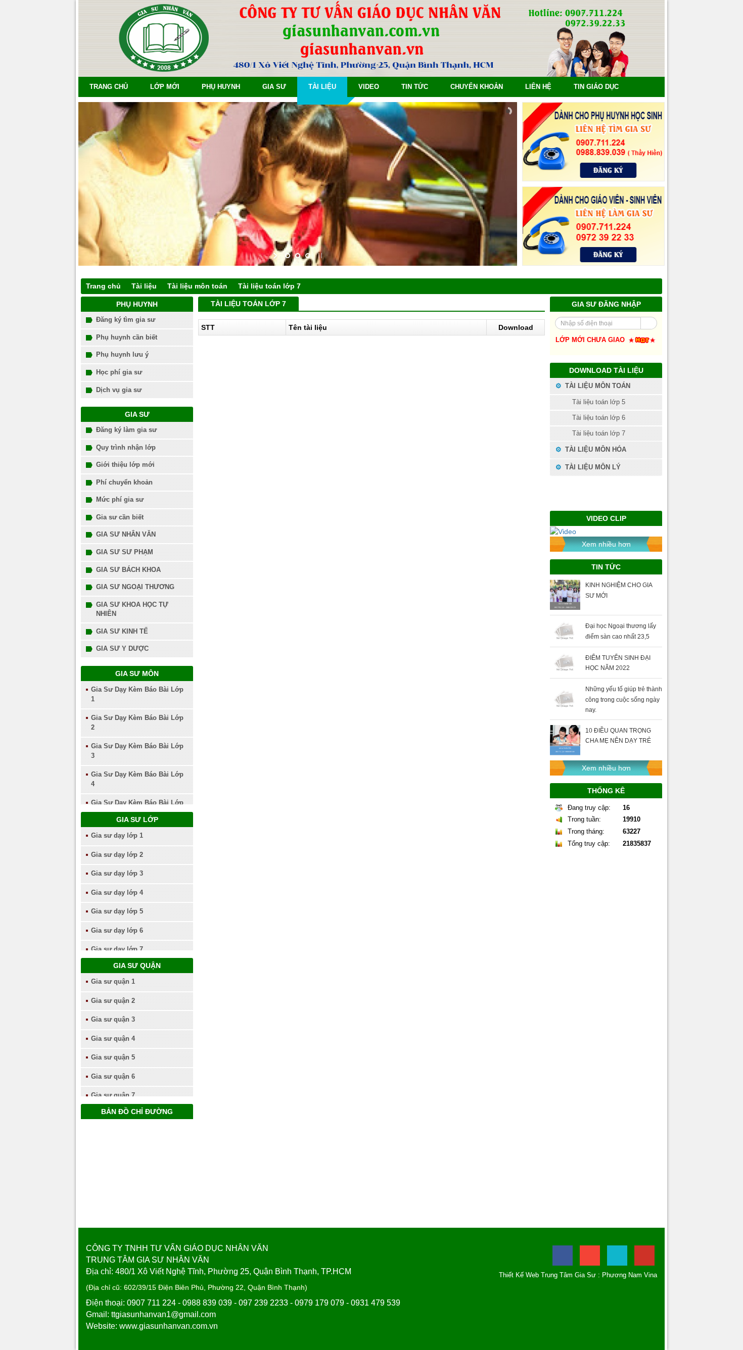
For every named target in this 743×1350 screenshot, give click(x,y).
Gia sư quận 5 (113, 1057)
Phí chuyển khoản (124, 482)
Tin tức (414, 86)
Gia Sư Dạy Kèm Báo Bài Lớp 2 (137, 722)
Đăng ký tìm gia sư (125, 319)
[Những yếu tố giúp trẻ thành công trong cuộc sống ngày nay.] (565, 699)
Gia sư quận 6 (113, 1076)
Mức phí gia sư (120, 499)
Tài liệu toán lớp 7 (269, 286)
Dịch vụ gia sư (119, 390)
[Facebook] (562, 1255)
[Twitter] (617, 1255)
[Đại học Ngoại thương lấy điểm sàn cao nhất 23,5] (565, 630)
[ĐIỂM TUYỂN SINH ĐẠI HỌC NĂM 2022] (565, 662)
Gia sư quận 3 (113, 1019)
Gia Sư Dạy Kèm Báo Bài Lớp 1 (137, 694)
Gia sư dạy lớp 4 (117, 892)
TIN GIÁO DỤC (596, 86)
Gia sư (274, 86)
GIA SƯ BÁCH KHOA (128, 569)
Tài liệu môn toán (197, 286)
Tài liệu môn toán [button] (596, 386)
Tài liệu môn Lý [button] (592, 467)
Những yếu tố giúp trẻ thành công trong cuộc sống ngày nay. (623, 699)
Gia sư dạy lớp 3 (117, 873)
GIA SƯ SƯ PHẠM (124, 552)
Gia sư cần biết (120, 517)
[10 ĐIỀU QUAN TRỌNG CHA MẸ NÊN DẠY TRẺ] (565, 740)
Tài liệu (322, 86)
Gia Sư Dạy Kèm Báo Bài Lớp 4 (137, 779)
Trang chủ (108, 86)
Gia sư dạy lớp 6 (117, 930)
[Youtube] (644, 1255)
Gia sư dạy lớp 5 (117, 911)
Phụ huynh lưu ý (122, 354)
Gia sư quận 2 (113, 1000)
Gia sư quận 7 (113, 1095)
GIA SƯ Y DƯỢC (122, 648)
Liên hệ (538, 86)
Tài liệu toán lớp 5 (597, 402)
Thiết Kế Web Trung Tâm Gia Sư (547, 1275)
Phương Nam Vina (629, 1275)
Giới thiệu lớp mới (125, 464)
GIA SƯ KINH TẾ (122, 631)
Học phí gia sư (119, 372)
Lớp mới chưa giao (591, 340)
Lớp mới (164, 86)
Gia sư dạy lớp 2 (117, 854)
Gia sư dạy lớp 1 (117, 835)
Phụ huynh (221, 86)
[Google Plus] (590, 1255)
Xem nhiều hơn (606, 544)
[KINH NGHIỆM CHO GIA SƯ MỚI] (565, 595)
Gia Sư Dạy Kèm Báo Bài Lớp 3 (137, 750)
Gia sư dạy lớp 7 (117, 949)
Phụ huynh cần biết (126, 337)
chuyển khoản (476, 86)
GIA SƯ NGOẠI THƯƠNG (135, 587)
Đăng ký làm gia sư (126, 429)
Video (368, 86)
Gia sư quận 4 (113, 1038)
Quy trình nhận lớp (126, 447)
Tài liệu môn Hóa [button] (594, 449)
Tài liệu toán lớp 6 (597, 417)
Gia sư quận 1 (113, 981)
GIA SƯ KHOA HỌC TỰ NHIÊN (132, 609)
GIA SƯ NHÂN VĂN (126, 534)
